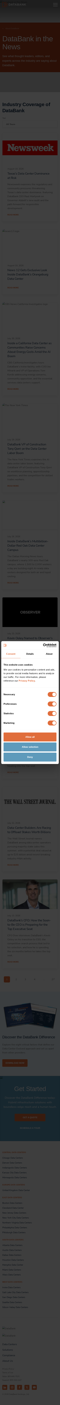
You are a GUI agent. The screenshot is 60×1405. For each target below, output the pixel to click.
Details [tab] (30, 654)
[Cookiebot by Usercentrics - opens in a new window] (43, 645)
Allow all (30, 737)
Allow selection (30, 747)
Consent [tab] (10, 654)
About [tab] (49, 654)
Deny (30, 757)
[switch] (52, 704)
